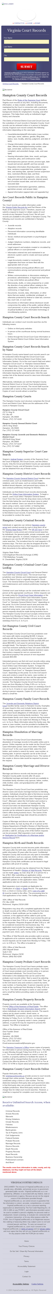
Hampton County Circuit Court (18, 572)
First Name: (8, 38)
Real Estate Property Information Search (24, 1009)
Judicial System (16, 459)
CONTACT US (19, 23)
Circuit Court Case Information (30, 595)
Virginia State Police (14, 530)
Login (29, 23)
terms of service (27, 1229)
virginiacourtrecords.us (15, 1076)
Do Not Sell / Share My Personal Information (26, 1251)
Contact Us (26, 1277)
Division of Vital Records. (32, 870)
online (16, 873)
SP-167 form (37, 530)
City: (5, 55)
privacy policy (45, 1229)
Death (25, 888)
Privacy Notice (35, 79)
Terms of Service (21, 79)
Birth (18, 888)
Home (37, 23)
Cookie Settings (37, 1284)
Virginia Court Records (11, 84)
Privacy (26, 1256)
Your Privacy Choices (27, 1246)
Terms (26, 1261)
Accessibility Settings (21, 1284)
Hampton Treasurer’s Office (17, 1047)
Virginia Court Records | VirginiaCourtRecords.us (26, 15)
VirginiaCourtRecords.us (13, 73)
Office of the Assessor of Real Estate (24, 1006)
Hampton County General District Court (22, 478)
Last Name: (8, 47)
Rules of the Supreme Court (29, 100)
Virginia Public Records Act (16, 207)
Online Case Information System (25, 494)
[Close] (49, 4)
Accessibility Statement (26, 1266)
